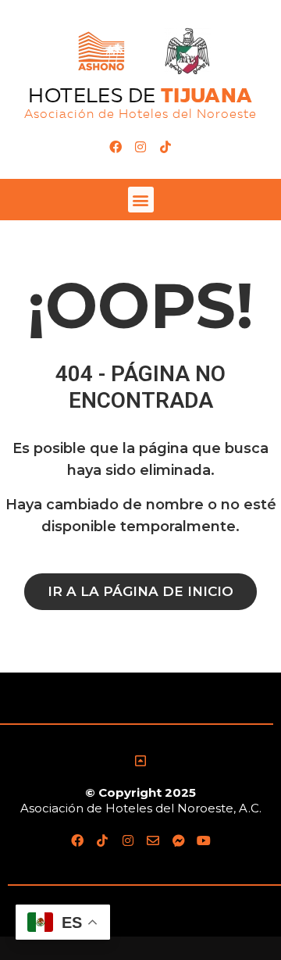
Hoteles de (140, 97)
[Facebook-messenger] (178, 840)
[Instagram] (140, 146)
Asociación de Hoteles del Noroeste (140, 115)
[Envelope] (153, 840)
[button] (141, 199)
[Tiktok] (165, 146)
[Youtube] (203, 840)
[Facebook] (114, 146)
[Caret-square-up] (140, 760)
